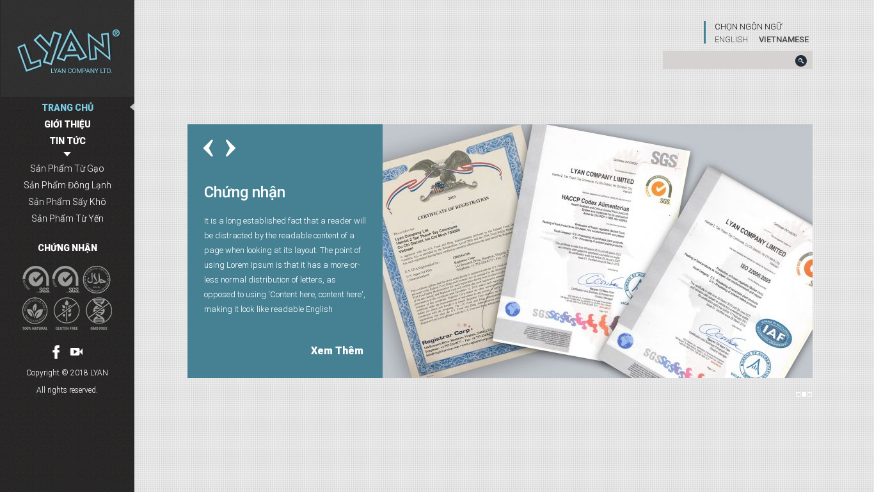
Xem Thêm (337, 351)
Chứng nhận (67, 248)
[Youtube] (76, 352)
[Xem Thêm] (598, 250)
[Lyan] (67, 48)
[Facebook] (56, 352)
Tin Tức (67, 141)
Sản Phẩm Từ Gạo (67, 168)
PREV (208, 148)
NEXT (230, 148)
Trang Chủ (67, 107)
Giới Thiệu (67, 124)
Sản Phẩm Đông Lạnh (67, 185)
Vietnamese (784, 39)
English (731, 39)
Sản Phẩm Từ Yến (67, 218)
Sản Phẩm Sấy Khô (67, 202)
